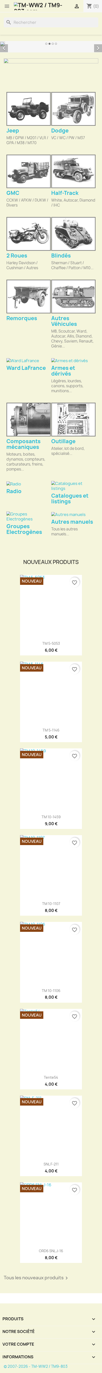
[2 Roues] (28, 234)
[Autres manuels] (73, 514)
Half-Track (64, 193)
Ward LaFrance (26, 368)
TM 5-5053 (51, 643)
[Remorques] (28, 296)
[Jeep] (28, 109)
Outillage (63, 441)
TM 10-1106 (51, 990)
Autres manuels (72, 521)
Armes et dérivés (63, 370)
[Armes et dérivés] (73, 360)
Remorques (21, 318)
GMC (12, 193)
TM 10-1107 (51, 903)
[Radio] (28, 483)
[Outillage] (73, 419)
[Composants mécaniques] (28, 419)
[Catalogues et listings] (73, 486)
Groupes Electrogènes (24, 529)
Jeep (12, 130)
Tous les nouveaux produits (37, 1278)
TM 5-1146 (51, 730)
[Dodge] (73, 109)
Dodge (60, 130)
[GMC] (28, 171)
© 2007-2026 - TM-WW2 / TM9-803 (36, 1366)
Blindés (61, 255)
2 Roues (16, 255)
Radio (14, 491)
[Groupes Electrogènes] (28, 516)
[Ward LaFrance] (28, 360)
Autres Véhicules (64, 321)
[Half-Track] (73, 171)
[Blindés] (73, 234)
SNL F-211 (51, 1164)
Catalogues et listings (69, 498)
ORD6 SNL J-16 (51, 1250)
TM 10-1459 (51, 817)
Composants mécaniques (23, 444)
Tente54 (51, 1077)
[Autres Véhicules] (73, 296)
